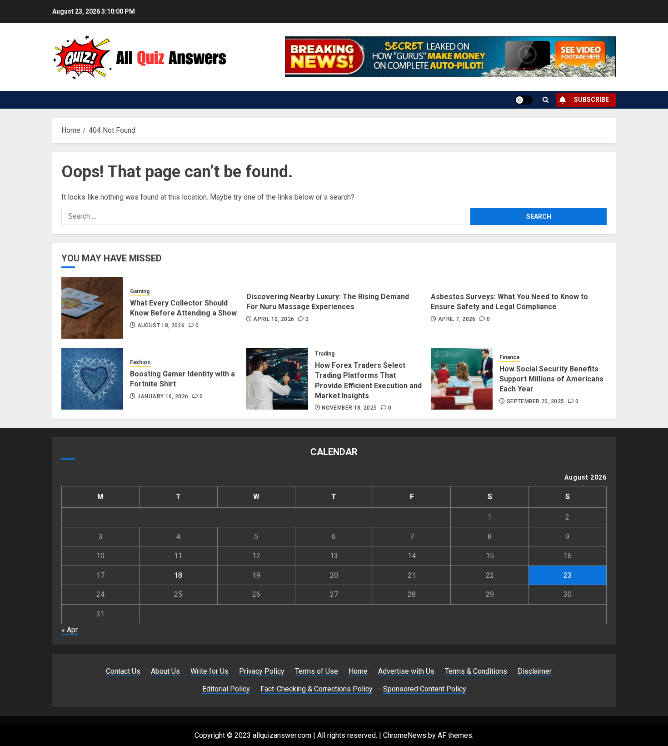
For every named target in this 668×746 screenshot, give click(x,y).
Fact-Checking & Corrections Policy (316, 689)
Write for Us (209, 671)
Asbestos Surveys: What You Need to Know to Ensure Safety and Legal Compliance (509, 301)
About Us (165, 671)
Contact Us (123, 671)
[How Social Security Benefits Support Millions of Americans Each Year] (462, 379)
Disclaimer (535, 671)
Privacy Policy (261, 671)
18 (178, 575)
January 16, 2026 (163, 396)
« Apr (69, 630)
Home (358, 671)
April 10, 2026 (273, 319)
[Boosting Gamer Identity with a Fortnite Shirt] (92, 379)
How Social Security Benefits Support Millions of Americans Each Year (551, 379)
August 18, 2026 (160, 325)
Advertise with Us (406, 671)
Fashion (140, 362)
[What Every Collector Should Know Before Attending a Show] (92, 308)
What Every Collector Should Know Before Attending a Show (183, 308)
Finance (509, 357)
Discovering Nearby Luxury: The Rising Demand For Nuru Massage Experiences (327, 301)
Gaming (140, 291)
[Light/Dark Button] (524, 100)
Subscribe (591, 99)
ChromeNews (404, 735)
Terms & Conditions (476, 671)
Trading (324, 353)
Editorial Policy (226, 689)
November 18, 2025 (349, 408)
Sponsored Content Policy (424, 689)
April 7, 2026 (457, 319)
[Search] (545, 100)
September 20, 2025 (535, 401)
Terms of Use (316, 671)
